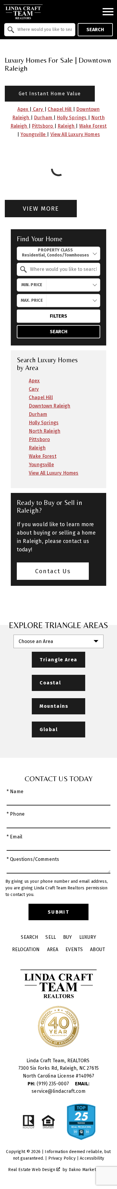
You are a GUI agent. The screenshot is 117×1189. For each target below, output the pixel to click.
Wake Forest (93, 126)
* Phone (16, 814)
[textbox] (43, 30)
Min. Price (32, 284)
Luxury (87, 937)
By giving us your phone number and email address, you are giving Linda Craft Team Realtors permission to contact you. (56, 888)
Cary (38, 109)
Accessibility (92, 1158)
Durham (43, 117)
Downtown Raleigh (49, 406)
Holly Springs (72, 117)
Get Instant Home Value (50, 93)
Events (74, 949)
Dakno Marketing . (88, 1169)
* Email (14, 837)
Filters (58, 316)
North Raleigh (44, 431)
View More (41, 208)
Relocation (26, 949)
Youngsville (33, 134)
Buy (67, 937)
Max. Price (32, 300)
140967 (86, 1076)
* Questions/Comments (33, 859)
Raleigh (67, 126)
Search (95, 29)
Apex (23, 109)
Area (52, 949)
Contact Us (53, 571)
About (97, 949)
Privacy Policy (62, 1158)
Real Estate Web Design (32, 1169)
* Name (15, 791)
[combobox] (39, 29)
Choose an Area (36, 641)
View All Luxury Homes (75, 134)
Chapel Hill (60, 109)
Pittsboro (43, 126)
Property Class (55, 250)
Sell (50, 937)
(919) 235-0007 (49, 1084)
